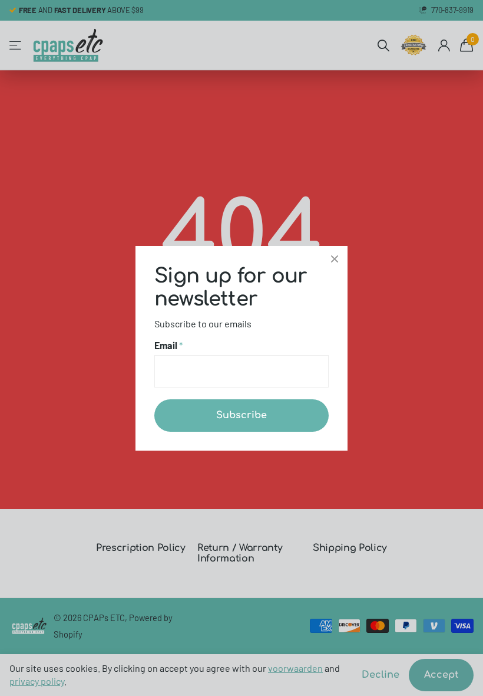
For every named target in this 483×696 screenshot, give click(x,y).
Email (168, 345)
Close (335, 259)
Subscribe (241, 414)
